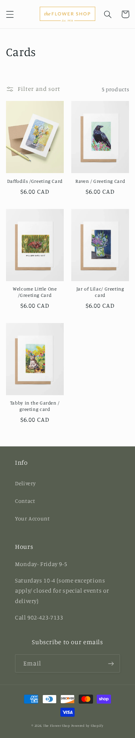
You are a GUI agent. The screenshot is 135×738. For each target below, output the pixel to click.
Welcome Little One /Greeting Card (35, 292)
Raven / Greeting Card (100, 181)
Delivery (25, 483)
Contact (25, 501)
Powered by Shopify (87, 725)
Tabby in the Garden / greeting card (35, 406)
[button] (9, 14)
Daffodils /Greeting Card (35, 181)
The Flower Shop (56, 725)
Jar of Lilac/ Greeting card (100, 292)
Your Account (32, 518)
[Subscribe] (111, 663)
